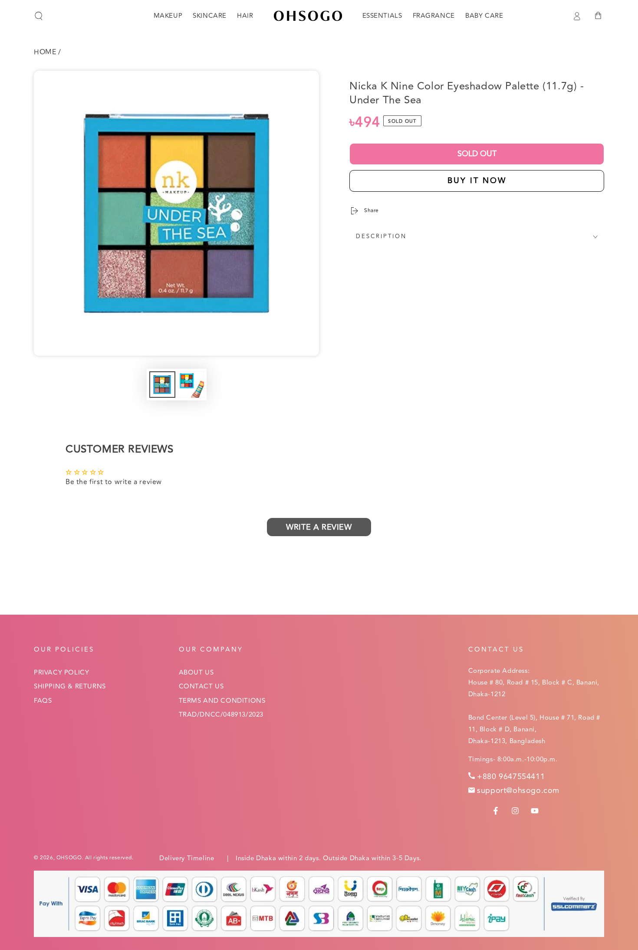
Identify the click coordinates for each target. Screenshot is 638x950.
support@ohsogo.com (518, 790)
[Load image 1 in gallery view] (162, 384)
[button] (38, 16)
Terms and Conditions (222, 701)
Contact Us (201, 686)
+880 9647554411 (511, 776)
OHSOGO (69, 858)
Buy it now (476, 180)
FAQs (43, 701)
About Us (196, 673)
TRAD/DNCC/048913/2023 (221, 715)
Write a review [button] (319, 527)
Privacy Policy (61, 673)
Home (45, 52)
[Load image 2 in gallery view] (191, 384)
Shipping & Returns (70, 686)
